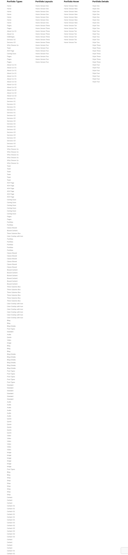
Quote (9, 337)
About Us (10, 34)
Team (9, 48)
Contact (9, 497)
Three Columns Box (13, 233)
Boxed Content (12, 231)
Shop (9, 478)
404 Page (10, 51)
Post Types (11, 329)
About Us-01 (11, 31)
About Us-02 (11, 82)
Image (9, 343)
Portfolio (10, 222)
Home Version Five (42, 45)
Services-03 (11, 42)
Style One (96, 6)
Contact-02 (11, 523)
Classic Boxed (12, 228)
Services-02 (11, 40)
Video (9, 340)
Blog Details (11, 326)
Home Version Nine (71, 6)
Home (9, 6)
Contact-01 (11, 506)
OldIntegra (10, 37)
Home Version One (42, 6)
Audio (9, 334)
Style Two (96, 25)
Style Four (96, 65)
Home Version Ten (70, 25)
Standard (10, 332)
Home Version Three (43, 25)
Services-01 (11, 98)
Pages (9, 25)
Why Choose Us (12, 45)
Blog (8, 320)
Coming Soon (11, 54)
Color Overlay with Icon (15, 236)
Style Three (96, 45)
